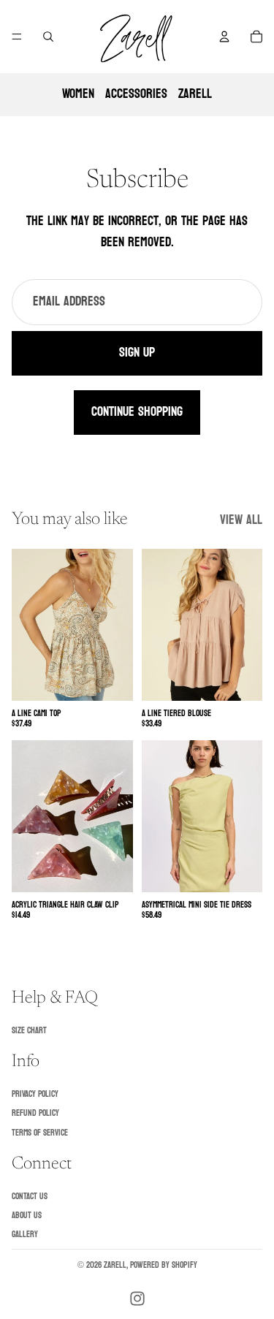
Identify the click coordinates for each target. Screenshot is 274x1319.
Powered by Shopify (163, 1265)
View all (241, 520)
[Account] (224, 36)
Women (78, 94)
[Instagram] (137, 1298)
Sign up (137, 353)
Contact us (29, 1196)
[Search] (48, 36)
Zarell (115, 1265)
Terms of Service (40, 1133)
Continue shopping (137, 412)
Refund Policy (35, 1113)
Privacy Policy (35, 1094)
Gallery (25, 1235)
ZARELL (195, 94)
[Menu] (17, 36)
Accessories (136, 94)
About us (27, 1215)
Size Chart (29, 1030)
